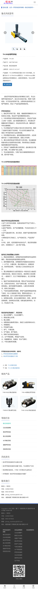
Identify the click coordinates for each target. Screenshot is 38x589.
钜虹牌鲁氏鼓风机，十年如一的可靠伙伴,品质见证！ (18, 470)
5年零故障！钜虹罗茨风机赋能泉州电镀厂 (15, 474)
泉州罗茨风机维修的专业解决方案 (12, 462)
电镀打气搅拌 (18, 538)
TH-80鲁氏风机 (12, 365)
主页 (10, 7)
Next (32, 32)
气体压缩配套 (18, 546)
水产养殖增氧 (18, 549)
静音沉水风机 (18, 535)
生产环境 (17, 560)
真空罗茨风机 (7, 432)
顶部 (33, 588)
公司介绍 (8, 84)
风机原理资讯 (30, 530)
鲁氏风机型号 (29, 7)
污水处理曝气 (18, 532)
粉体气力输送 (18, 544)
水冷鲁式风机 (7, 440)
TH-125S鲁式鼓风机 (14, 368)
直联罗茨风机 (7, 445)
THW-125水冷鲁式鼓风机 (28, 410)
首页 (5, 588)
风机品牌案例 (18, 530)
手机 (14, 588)
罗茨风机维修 (18, 552)
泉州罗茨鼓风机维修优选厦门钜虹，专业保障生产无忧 (18, 466)
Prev (5, 32)
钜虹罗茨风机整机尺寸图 (10, 356)
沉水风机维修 (18, 555)
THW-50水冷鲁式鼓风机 (10, 392)
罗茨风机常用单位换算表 (10, 354)
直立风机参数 (7, 436)
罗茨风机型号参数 (18, 7)
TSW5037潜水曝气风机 (9, 410)
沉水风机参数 (7, 427)
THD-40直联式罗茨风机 (28, 392)
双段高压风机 (7, 449)
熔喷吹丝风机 (18, 558)
